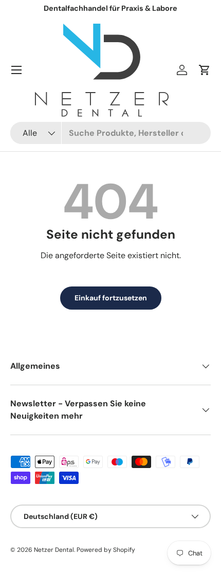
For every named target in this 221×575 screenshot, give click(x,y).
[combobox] (110, 133)
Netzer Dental (54, 550)
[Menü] (16, 70)
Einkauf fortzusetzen (111, 297)
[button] (204, 70)
